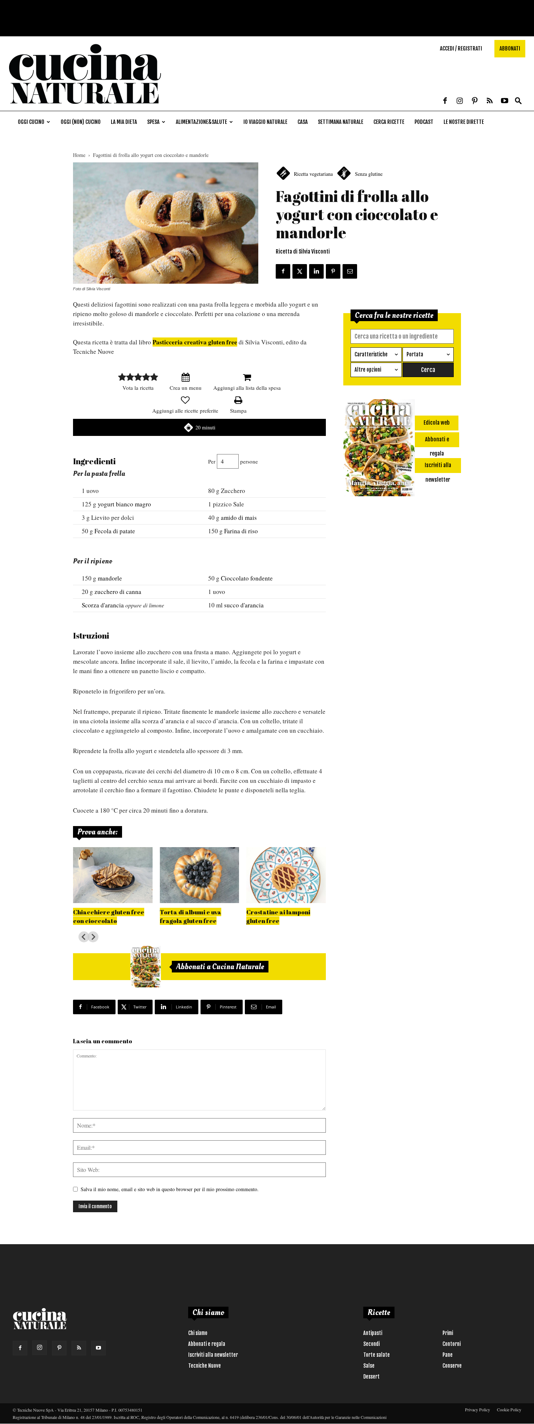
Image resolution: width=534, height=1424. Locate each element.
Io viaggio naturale (265, 121)
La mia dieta (124, 121)
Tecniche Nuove (204, 1366)
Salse (369, 1366)
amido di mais (239, 517)
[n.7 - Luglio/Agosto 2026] (145, 966)
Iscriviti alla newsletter (213, 1355)
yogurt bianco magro (124, 504)
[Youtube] (504, 101)
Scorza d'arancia (103, 605)
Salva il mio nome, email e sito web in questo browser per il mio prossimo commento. (170, 1189)
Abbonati (509, 48)
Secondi (371, 1344)
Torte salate (376, 1355)
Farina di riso (241, 531)
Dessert (371, 1377)
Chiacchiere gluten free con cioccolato (108, 916)
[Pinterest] (475, 101)
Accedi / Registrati (461, 48)
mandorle (110, 578)
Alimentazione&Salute (201, 121)
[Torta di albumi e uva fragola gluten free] (199, 875)
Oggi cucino (31, 121)
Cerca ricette (388, 121)
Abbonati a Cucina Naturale (220, 966)
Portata (414, 354)
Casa (303, 121)
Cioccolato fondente (247, 578)
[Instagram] (460, 101)
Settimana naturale (340, 121)
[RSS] (490, 101)
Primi (447, 1333)
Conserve (452, 1366)
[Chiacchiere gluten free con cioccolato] (113, 875)
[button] (518, 101)
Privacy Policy (477, 1409)
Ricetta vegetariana (313, 173)
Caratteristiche (371, 354)
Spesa (153, 121)
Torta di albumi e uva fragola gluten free (190, 916)
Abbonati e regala (206, 1344)
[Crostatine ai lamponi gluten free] (286, 875)
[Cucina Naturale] (85, 107)
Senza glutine (369, 173)
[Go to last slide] (83, 936)
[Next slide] (93, 936)
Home (79, 154)
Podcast (423, 121)
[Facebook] (445, 101)
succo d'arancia (244, 605)
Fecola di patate (114, 531)
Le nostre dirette (464, 121)
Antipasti (372, 1333)
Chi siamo (197, 1333)
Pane (447, 1355)
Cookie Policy (509, 1409)
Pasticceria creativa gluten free (195, 342)
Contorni (451, 1344)
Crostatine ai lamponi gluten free (278, 916)
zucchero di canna (117, 591)
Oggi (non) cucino (81, 121)
